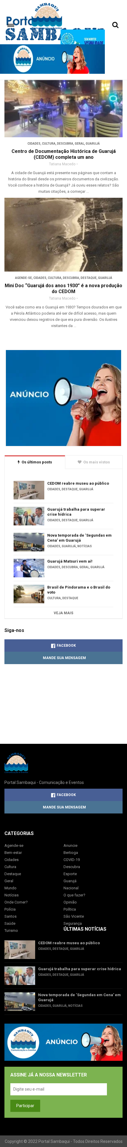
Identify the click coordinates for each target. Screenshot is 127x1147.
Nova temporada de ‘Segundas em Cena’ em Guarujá (79, 538)
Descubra (65, 143)
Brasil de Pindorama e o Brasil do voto (78, 589)
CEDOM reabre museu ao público (78, 483)
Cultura (49, 143)
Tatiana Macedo (62, 164)
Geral (79, 143)
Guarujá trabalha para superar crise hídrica (76, 512)
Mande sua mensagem (64, 658)
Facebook (66, 645)
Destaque (89, 278)
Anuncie (70, 845)
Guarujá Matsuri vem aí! (69, 561)
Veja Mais (63, 613)
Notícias (84, 546)
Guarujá (93, 143)
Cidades (33, 143)
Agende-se (23, 278)
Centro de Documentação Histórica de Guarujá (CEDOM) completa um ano (64, 154)
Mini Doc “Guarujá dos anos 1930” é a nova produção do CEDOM (63, 288)
